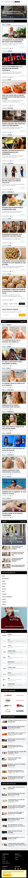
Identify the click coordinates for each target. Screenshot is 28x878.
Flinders (4, 604)
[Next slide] (25, 12)
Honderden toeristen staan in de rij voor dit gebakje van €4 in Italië (13, 291)
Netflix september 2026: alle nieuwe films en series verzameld (12, 68)
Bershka (4, 583)
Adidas (3, 581)
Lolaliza (4, 599)
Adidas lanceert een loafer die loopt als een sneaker (13, 124)
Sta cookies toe (7, 875)
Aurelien (4, 602)
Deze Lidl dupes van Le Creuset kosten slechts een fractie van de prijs (13, 97)
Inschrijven (22, 315)
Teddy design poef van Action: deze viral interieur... (17, 548)
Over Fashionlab (18, 855)
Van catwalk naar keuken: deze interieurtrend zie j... (18, 566)
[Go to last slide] (3, 12)
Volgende (22, 303)
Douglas (4, 857)
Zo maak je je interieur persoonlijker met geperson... (17, 560)
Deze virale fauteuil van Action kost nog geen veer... (17, 554)
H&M (3, 576)
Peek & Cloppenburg (7, 596)
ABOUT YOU (5, 861)
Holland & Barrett (6, 863)
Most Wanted (5, 578)
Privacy (16, 859)
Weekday (4, 594)
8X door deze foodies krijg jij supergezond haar (12, 208)
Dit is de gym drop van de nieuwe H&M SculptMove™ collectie (11, 180)
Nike (3, 591)
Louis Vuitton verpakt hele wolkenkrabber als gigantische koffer (13, 13)
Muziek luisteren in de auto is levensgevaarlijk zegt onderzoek (13, 152)
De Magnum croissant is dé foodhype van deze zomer (12, 235)
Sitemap (16, 857)
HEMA (3, 586)
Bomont (4, 589)
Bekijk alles (23, 321)
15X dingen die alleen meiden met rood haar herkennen (12, 41)
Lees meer (22, 46)
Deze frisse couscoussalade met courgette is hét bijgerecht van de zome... (14, 262)
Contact (4, 868)
